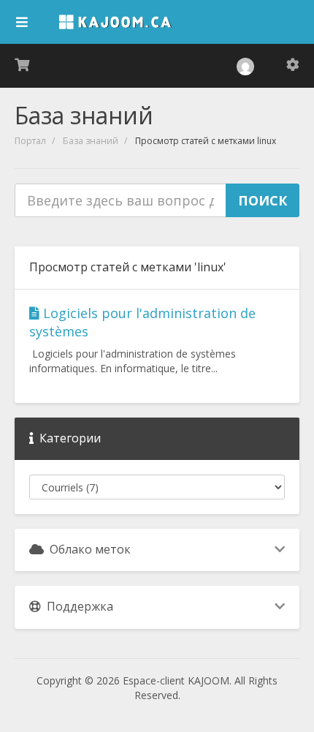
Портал (30, 141)
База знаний (90, 141)
